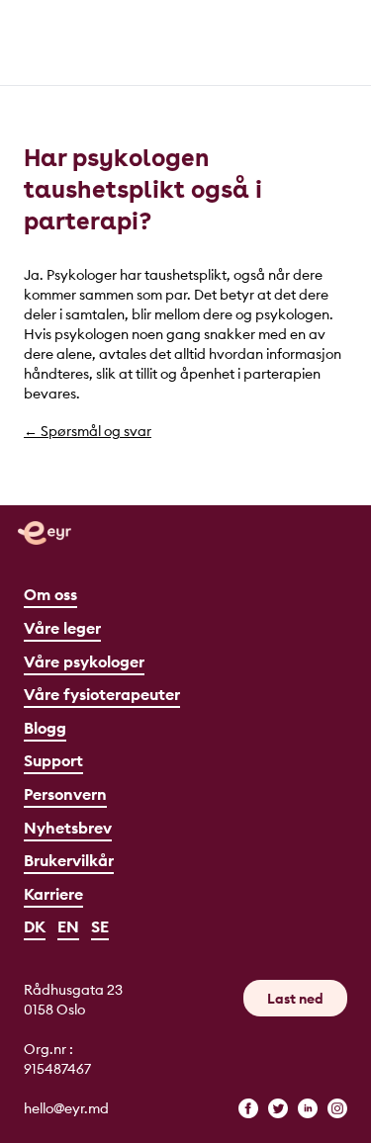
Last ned (295, 999)
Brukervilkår (69, 860)
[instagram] (337, 1108)
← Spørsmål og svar (87, 431)
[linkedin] (308, 1108)
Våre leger (62, 628)
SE (100, 926)
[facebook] (248, 1108)
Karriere (53, 894)
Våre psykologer (84, 661)
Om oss (50, 594)
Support (53, 760)
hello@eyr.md (66, 1108)
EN (68, 926)
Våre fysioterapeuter (102, 694)
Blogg (45, 728)
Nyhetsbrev (68, 827)
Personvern (65, 794)
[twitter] (278, 1108)
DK (35, 926)
